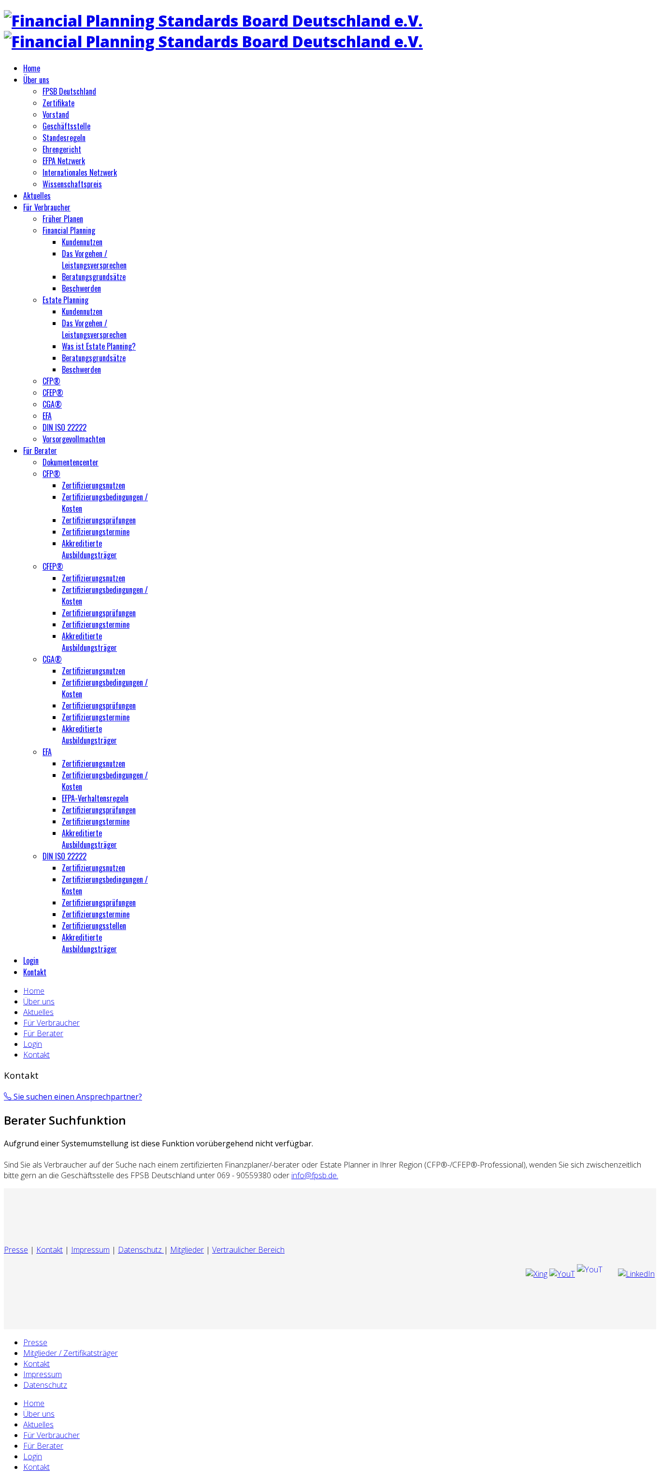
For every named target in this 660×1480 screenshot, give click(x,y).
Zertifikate (58, 103)
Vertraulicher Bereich (248, 1249)
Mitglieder (187, 1249)
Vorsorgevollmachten (74, 439)
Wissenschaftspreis (72, 184)
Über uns (36, 79)
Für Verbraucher (47, 207)
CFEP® (53, 392)
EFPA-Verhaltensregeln (95, 798)
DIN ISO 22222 (64, 427)
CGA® (52, 404)
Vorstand (56, 114)
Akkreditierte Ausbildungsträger (89, 549)
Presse (16, 1249)
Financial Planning (69, 230)
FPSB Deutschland (69, 91)
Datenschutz (141, 1249)
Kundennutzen (82, 242)
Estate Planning (65, 300)
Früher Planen (63, 219)
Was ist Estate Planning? (99, 346)
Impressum (90, 1249)
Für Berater (40, 450)
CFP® (51, 381)
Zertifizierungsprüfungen (99, 520)
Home (31, 68)
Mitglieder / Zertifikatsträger (70, 1353)
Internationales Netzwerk (80, 172)
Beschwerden (81, 288)
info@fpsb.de (314, 1175)
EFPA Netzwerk (64, 161)
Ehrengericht (62, 149)
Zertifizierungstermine (95, 531)
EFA (47, 416)
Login (31, 960)
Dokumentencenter (71, 462)
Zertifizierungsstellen (94, 925)
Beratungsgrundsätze (94, 276)
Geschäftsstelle (66, 126)
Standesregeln (64, 137)
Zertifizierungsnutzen (93, 485)
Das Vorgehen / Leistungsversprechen (94, 259)
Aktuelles (37, 195)
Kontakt (34, 972)
